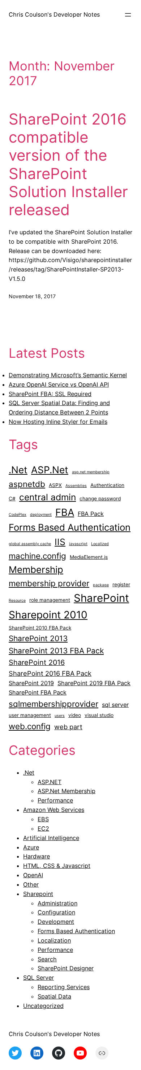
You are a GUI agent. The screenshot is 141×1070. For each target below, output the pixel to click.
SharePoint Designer (66, 968)
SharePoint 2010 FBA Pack (40, 628)
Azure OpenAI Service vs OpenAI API (59, 384)
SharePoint (101, 598)
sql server (115, 704)
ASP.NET (49, 782)
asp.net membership (91, 472)
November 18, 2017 (32, 296)
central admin (47, 497)
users (60, 715)
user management (30, 715)
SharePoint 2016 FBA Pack (50, 673)
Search (47, 959)
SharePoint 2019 (31, 683)
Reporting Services (64, 987)
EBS (43, 819)
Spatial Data (54, 996)
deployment (41, 514)
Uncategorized (43, 1005)
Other (31, 884)
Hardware (36, 856)
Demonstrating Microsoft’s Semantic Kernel (68, 375)
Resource (17, 600)
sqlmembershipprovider (53, 704)
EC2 (43, 828)
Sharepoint (38, 893)
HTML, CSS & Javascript (56, 865)
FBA (64, 512)
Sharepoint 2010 (48, 615)
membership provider (49, 583)
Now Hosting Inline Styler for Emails (58, 421)
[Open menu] (128, 14)
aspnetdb (27, 484)
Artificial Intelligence (51, 837)
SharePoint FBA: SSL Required (50, 393)
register (121, 584)
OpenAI (33, 875)
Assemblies (76, 485)
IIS (60, 541)
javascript (78, 543)
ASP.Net (49, 469)
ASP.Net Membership (66, 791)
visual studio (99, 715)
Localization (54, 940)
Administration (57, 903)
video (74, 715)
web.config (30, 726)
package (101, 585)
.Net (18, 469)
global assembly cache (30, 543)
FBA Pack (91, 513)
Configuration (56, 912)
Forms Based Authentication (70, 527)
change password (100, 498)
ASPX (55, 485)
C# (12, 498)
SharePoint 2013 (38, 638)
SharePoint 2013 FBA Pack (56, 650)
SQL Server (38, 977)
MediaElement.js (89, 557)
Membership (36, 569)
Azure (31, 847)
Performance (55, 800)
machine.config (37, 556)
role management (49, 600)
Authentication (107, 485)
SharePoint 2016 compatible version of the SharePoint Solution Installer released (68, 164)
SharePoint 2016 (37, 662)
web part (68, 727)
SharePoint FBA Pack (38, 692)
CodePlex (17, 514)
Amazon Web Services (53, 809)
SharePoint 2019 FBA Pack (94, 683)
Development (56, 921)
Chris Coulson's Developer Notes (54, 14)
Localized (100, 543)
